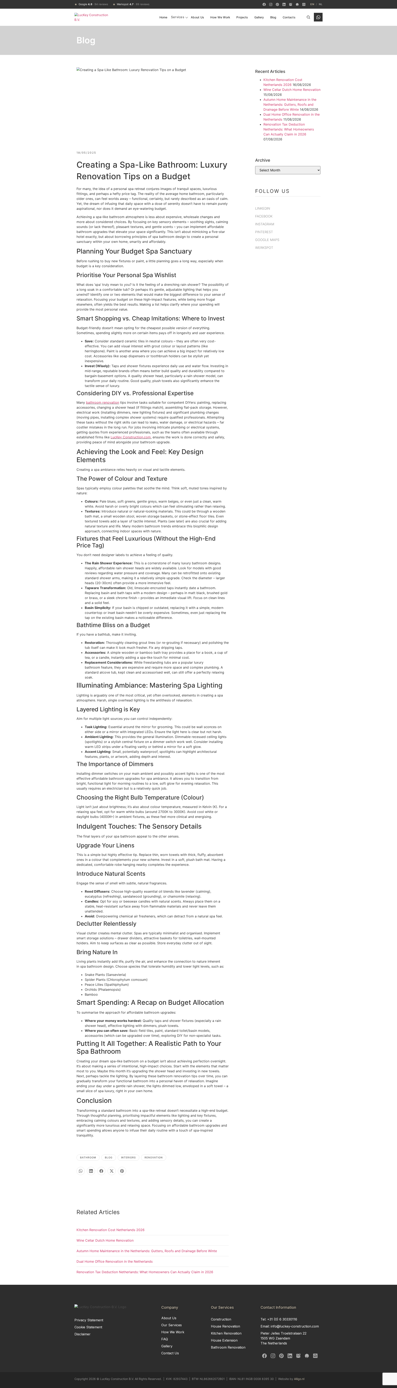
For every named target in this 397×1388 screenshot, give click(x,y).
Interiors (128, 1157)
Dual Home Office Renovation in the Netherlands (115, 1261)
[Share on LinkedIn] (91, 1171)
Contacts (289, 17)
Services (177, 17)
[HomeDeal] (304, 4)
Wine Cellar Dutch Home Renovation (105, 1240)
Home (163, 17)
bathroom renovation (102, 402)
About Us (197, 17)
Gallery (259, 17)
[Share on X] (112, 1171)
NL (321, 4)
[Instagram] (271, 4)
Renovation (154, 1157)
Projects (242, 17)
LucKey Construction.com (131, 437)
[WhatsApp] (318, 17)
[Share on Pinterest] (122, 1171)
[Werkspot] (297, 4)
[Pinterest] (277, 4)
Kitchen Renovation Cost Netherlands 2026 (111, 1230)
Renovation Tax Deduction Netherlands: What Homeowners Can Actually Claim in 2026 (145, 1272)
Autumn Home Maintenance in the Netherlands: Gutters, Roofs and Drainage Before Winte (147, 1251)
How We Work (220, 17)
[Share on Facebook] (101, 1171)
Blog (273, 17)
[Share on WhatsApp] (81, 1171)
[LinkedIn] (284, 4)
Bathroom (88, 1157)
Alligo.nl (299, 1379)
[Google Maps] (290, 4)
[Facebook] (264, 4)
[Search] (308, 17)
